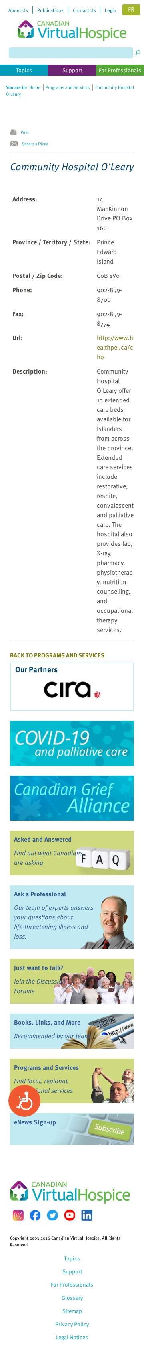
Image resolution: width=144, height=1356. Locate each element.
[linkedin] (86, 1215)
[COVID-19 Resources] (72, 743)
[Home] (72, 20)
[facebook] (35, 1215)
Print (24, 132)
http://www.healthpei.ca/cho (115, 347)
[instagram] (18, 1215)
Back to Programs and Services (57, 655)
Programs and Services (46, 1067)
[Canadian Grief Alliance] (72, 798)
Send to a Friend (35, 143)
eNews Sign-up (35, 1122)
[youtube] (69, 1215)
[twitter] (52, 1215)
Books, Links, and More (47, 1022)
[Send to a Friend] (16, 144)
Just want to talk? (39, 967)
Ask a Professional (40, 894)
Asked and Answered (43, 839)
